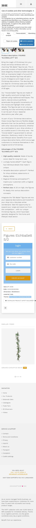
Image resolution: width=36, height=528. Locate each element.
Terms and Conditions (10, 437)
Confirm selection (27, 41)
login (18, 270)
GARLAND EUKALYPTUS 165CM (14, 367)
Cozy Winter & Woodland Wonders (20, 297)
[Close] (33, 10)
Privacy (5, 440)
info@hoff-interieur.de (18, 474)
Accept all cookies (27, 44)
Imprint (5, 443)
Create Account (18, 278)
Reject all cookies (11, 41)
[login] (31, 4)
